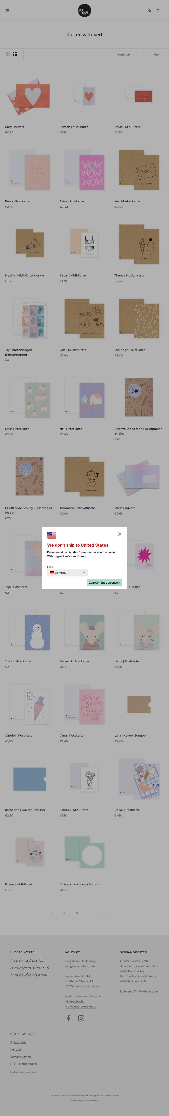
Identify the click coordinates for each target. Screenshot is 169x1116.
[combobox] (58, 573)
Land (50, 566)
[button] (120, 535)
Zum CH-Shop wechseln (104, 582)
